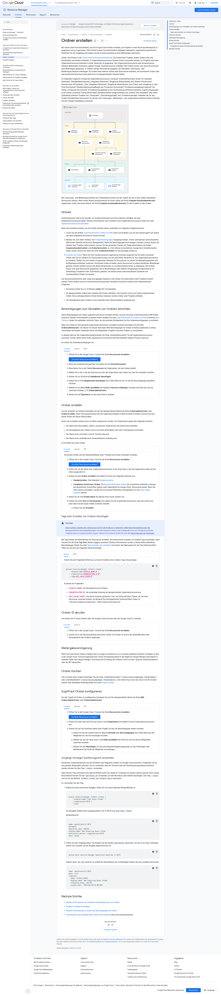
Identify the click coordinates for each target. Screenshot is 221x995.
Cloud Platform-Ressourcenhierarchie (97, 58)
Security (84, 34)
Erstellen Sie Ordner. (74, 255)
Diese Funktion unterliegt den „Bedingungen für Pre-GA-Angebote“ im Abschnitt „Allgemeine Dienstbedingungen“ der (107, 528)
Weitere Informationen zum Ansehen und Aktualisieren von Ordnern (93, 902)
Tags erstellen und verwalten (98, 545)
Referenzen (31, 15)
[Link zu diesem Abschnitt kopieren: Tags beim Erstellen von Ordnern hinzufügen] (110, 516)
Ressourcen (55, 15)
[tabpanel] (110, 374)
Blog (175, 962)
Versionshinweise (87, 969)
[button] (15, 95)
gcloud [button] (77, 349)
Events (176, 966)
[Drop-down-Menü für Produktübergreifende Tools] (80, 3)
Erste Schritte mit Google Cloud (138, 966)
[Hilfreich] (154, 34)
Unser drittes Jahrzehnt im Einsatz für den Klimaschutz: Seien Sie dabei (142, 985)
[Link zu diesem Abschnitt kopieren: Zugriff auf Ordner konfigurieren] (104, 691)
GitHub (129, 962)
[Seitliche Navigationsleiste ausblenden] (27, 991)
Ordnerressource (106, 480)
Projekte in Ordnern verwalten (78, 906)
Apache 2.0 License (156, 939)
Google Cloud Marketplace (43, 969)
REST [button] (85, 349)
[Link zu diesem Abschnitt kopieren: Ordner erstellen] (84, 405)
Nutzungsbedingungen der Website (69, 985)
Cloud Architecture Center (136, 973)
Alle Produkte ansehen (42, 962)
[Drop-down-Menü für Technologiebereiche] (50, 3)
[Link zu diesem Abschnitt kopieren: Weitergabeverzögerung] (94, 648)
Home (63, 34)
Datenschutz (49, 985)
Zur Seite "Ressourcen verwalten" (84, 464)
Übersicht (7, 15)
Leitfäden (18, 15)
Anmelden (214, 3)
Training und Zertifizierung (137, 977)
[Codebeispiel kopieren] (157, 566)
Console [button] (67, 349)
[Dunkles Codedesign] (153, 566)
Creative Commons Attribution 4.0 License (117, 939)
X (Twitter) (178, 969)
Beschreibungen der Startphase (142, 533)
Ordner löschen (108, 682)
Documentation (73, 34)
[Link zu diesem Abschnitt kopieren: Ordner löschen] (83, 671)
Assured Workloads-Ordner (115, 484)
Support (43, 15)
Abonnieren (193, 990)
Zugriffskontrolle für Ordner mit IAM (98, 233)
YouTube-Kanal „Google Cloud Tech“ (187, 977)
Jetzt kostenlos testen (206, 10)
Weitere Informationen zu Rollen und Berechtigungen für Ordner (91, 911)
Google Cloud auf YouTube (183, 973)
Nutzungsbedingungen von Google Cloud (98, 985)
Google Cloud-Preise (41, 966)
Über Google (38, 985)
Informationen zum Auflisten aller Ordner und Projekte (87, 915)
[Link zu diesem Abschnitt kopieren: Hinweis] (73, 212)
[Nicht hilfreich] (158, 34)
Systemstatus (86, 973)
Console (182, 3)
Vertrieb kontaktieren (41, 973)
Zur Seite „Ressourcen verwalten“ (84, 359)
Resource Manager (17, 9)
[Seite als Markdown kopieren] (102, 41)
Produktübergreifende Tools (66, 3)
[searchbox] (15, 22)
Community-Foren (87, 962)
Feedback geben (150, 41)
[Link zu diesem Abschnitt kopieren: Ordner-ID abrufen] (87, 612)
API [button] (85, 449)
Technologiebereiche (39, 3)
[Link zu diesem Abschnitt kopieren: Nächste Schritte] (84, 896)
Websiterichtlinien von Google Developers (104, 941)
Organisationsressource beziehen (75, 224)
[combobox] (161, 3)
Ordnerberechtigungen (104, 240)
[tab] (66, 348)
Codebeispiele (132, 969)
